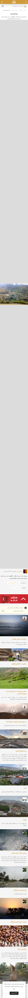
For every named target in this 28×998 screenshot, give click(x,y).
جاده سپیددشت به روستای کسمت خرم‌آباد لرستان (16, 692)
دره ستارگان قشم (21, 751)
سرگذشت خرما (22, 949)
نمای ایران (21, 10)
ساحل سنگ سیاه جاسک (19, 853)
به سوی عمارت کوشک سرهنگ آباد (16, 722)
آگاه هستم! (14, 993)
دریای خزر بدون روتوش (19, 639)
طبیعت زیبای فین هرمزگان (18, 922)
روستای (18, 588)
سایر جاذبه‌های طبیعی (6, 10)
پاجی (13, 588)
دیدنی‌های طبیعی (15, 10)
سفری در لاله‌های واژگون (19, 664)
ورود (2, 2)
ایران (25, 10)
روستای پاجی (14, 14)
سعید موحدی (20, 571)
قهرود (24, 820)
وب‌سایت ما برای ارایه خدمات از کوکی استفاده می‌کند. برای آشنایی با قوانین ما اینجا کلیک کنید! (14, 986)
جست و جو (3, 6)
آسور (24, 788)
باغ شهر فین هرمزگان (19, 890)
